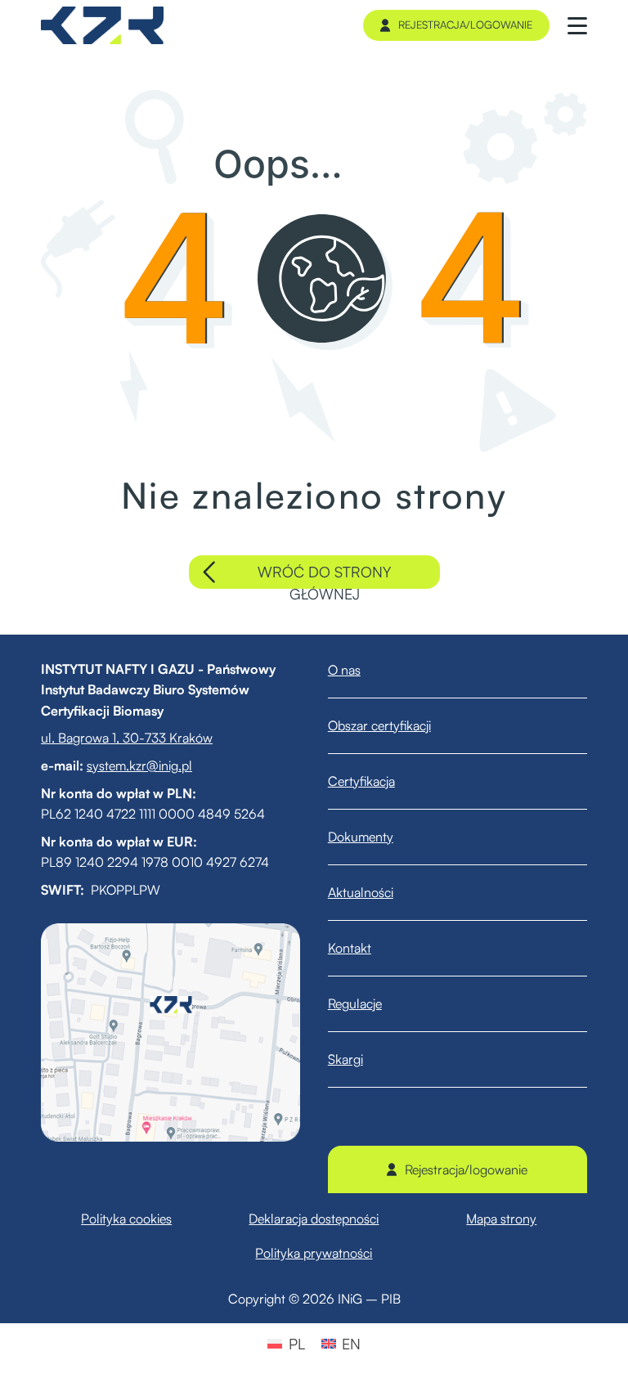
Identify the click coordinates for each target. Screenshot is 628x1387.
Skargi (345, 1059)
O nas (344, 670)
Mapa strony (501, 1218)
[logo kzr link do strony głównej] (102, 25)
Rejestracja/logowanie (465, 24)
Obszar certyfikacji (379, 725)
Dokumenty (360, 836)
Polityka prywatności (313, 1253)
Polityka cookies (126, 1218)
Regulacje (355, 1003)
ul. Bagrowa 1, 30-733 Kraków (127, 737)
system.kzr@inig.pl (139, 765)
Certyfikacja (361, 781)
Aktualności (360, 892)
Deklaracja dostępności (314, 1218)
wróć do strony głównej (324, 576)
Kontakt (349, 948)
